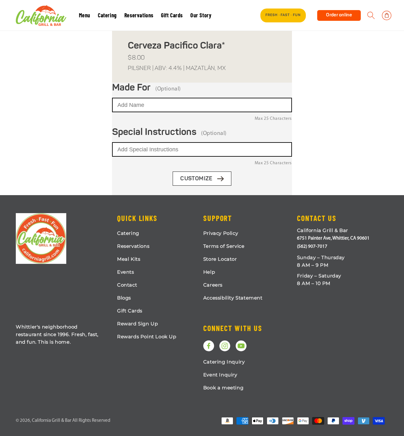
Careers (213, 285)
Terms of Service (224, 246)
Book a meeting (223, 388)
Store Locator (220, 259)
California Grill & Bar (51, 420)
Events (125, 272)
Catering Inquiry (224, 362)
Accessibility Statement (233, 298)
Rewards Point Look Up (146, 337)
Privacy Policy (220, 233)
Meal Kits (128, 259)
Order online (339, 15)
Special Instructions (154, 132)
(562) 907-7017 (312, 246)
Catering (128, 233)
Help (209, 272)
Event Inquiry (220, 375)
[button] (371, 15)
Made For (131, 88)
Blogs (124, 298)
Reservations (133, 246)
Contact (127, 285)
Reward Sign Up (137, 324)
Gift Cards (129, 311)
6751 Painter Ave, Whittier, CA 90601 (333, 238)
